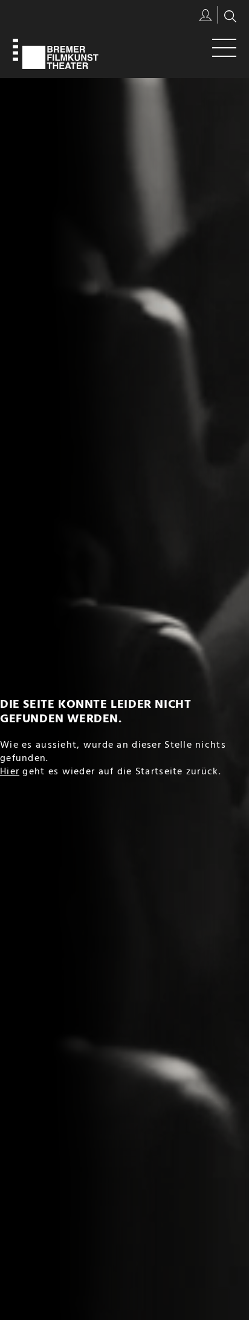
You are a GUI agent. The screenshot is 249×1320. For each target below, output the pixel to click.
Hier (9, 772)
